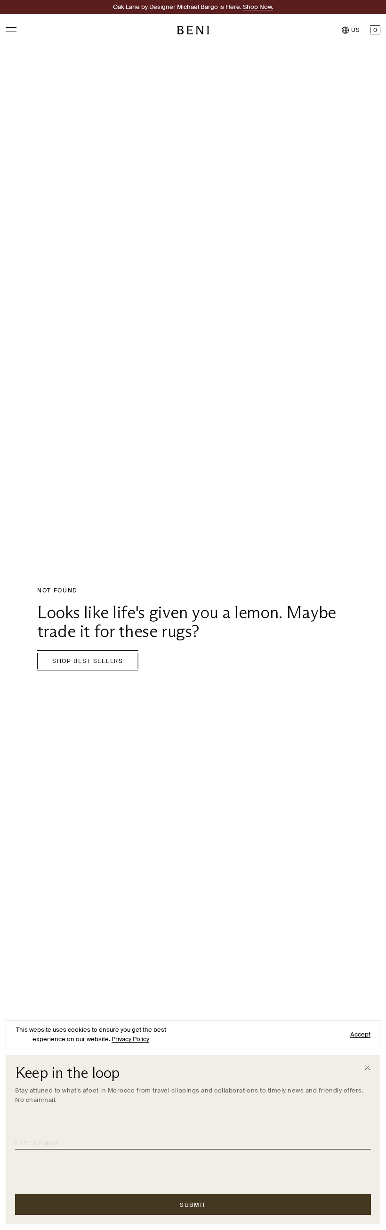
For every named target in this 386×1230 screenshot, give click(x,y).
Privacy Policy (130, 1039)
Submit (193, 1205)
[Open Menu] (11, 29)
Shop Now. (258, 7)
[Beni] (193, 30)
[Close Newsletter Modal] (367, 1067)
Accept (360, 1034)
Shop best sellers (87, 661)
